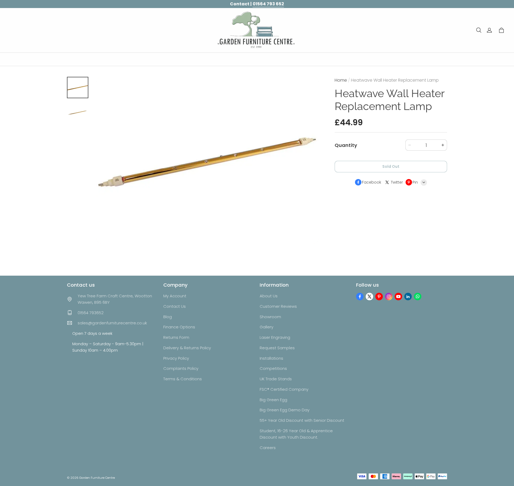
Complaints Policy (180, 368)
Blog (167, 317)
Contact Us (174, 306)
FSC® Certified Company (284, 389)
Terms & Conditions (182, 379)
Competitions (273, 368)
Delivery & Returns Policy (187, 348)
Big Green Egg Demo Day (284, 410)
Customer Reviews (278, 306)
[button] (478, 30)
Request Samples (277, 348)
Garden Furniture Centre (97, 478)
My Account (174, 296)
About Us (269, 296)
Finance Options (179, 327)
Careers (268, 447)
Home (341, 80)
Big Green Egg (273, 400)
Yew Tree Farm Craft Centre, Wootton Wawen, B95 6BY (115, 299)
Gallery (266, 327)
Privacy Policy (176, 358)
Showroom (270, 317)
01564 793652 (91, 313)
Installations (271, 358)
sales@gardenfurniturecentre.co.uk (112, 323)
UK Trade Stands (276, 379)
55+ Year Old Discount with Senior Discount (302, 420)
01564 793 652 (268, 4)
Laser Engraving (275, 337)
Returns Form (176, 337)
